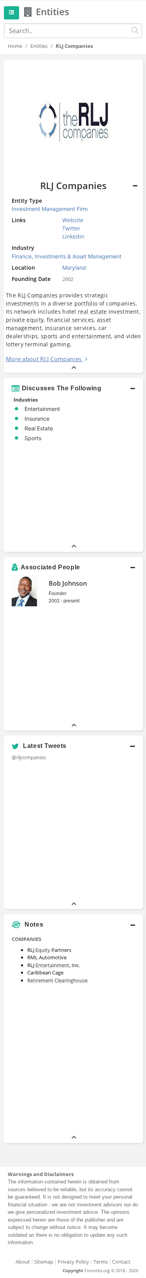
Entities (38, 45)
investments (22, 303)
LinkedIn (73, 236)
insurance (58, 328)
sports (49, 336)
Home (15, 45)
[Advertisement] (73, 1060)
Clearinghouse (71, 980)
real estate (92, 311)
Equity (42, 949)
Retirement (40, 980)
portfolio (86, 303)
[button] (73, 388)
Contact (121, 1261)
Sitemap (43, 1261)
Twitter (71, 228)
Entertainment (52, 965)
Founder (58, 593)
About (23, 1261)
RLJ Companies (38, 295)
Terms (100, 1261)
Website (72, 220)
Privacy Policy (73, 1261)
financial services (70, 319)
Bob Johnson (68, 583)
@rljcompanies (29, 757)
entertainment (91, 336)
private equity (25, 319)
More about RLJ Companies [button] (43, 359)
